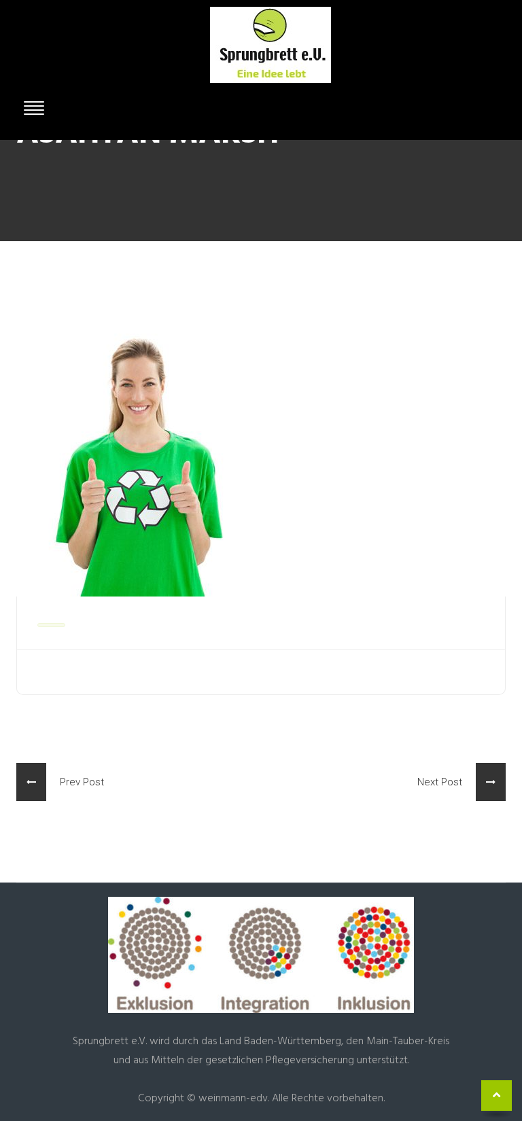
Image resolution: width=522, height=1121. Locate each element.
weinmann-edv (233, 1098)
